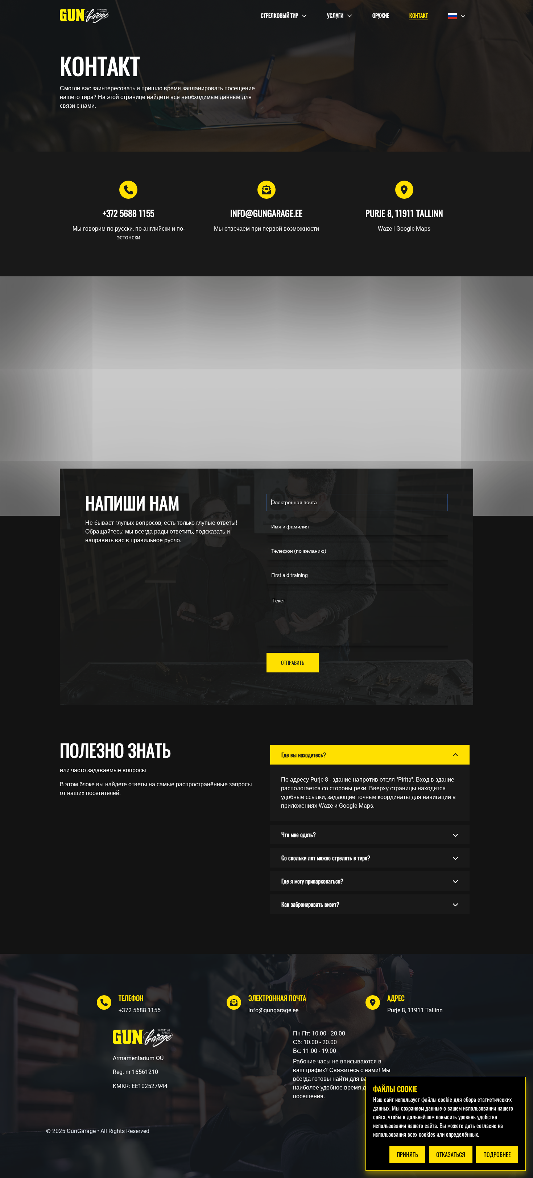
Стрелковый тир (279, 15)
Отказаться (450, 1154)
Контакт (418, 15)
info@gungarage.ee (273, 1010)
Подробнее (497, 1154)
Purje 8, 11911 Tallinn (415, 1010)
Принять (407, 1154)
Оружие (380, 15)
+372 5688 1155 (140, 1010)
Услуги (335, 15)
